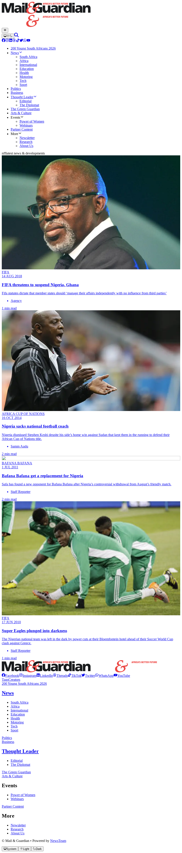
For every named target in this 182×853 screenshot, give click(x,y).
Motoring (17, 722)
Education (18, 714)
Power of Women (23, 795)
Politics (7, 738)
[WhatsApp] (25, 41)
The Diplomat (20, 764)
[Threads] (14, 41)
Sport (14, 730)
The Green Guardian (16, 772)
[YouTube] (28, 41)
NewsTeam (58, 841)
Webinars (17, 799)
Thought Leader (20, 751)
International (19, 710)
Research (17, 829)
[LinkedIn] (10, 41)
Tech (14, 726)
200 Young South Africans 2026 (24, 683)
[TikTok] (18, 41)
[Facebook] (3, 41)
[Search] (16, 36)
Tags (5, 679)
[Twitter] (21, 41)
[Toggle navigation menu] (5, 30)
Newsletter (18, 825)
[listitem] (10, 675)
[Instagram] (7, 41)
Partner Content (13, 806)
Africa (15, 706)
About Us (17, 833)
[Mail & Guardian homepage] (91, 15)
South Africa (19, 702)
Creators (14, 679)
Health (15, 718)
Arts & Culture (12, 776)
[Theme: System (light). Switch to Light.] (8, 36)
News (8, 693)
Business (8, 742)
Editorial (17, 760)
